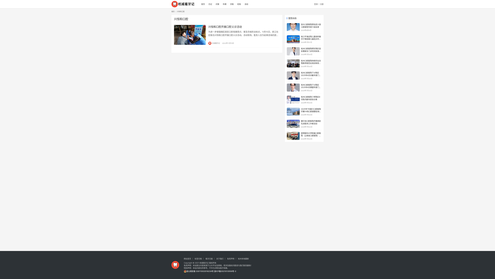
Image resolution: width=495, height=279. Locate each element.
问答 (217, 4)
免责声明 (230, 259)
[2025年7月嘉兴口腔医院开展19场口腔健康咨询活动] (293, 112)
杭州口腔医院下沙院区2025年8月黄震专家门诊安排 (311, 87)
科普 (224, 4)
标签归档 (198, 259)
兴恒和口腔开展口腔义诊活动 (225, 26)
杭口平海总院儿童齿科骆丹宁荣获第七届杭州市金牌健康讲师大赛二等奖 (311, 39)
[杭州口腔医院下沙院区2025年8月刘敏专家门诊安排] (293, 75)
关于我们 (220, 259)
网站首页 (187, 259)
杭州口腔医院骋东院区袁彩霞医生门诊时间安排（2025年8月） (311, 51)
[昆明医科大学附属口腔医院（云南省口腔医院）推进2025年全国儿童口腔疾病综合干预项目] (293, 136)
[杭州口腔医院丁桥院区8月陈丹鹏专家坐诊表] (293, 100)
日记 (210, 4)
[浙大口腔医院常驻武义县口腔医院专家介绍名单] (293, 27)
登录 (316, 4)
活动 (246, 4)
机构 (239, 4)
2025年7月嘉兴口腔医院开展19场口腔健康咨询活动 (311, 111)
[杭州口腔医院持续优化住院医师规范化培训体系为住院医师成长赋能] (293, 63)
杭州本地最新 (243, 259)
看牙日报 (209, 259)
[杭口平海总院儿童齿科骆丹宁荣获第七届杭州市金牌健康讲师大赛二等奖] (293, 39)
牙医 (232, 4)
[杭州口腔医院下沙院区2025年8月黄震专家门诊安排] (293, 88)
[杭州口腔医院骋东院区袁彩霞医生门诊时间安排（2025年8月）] (293, 51)
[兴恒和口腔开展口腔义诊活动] (190, 35)
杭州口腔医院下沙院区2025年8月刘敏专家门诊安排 (311, 75)
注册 (322, 4)
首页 (203, 4)
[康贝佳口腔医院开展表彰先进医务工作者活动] (293, 124)
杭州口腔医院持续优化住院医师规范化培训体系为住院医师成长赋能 (311, 63)
